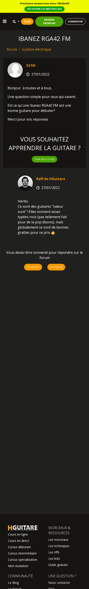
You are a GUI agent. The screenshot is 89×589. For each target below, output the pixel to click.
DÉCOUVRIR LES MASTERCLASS (44, 8)
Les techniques (58, 546)
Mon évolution (18, 566)
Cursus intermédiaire (22, 553)
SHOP (27, 21)
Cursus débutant (19, 547)
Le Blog (13, 583)
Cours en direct (18, 541)
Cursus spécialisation (22, 559)
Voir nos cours (44, 159)
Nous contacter (59, 583)
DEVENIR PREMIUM (49, 21)
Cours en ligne (18, 534)
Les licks (54, 558)
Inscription (56, 267)
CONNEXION (75, 21)
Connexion (33, 267)
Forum (12, 49)
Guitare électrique (36, 49)
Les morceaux (58, 540)
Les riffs (53, 552)
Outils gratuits (58, 565)
